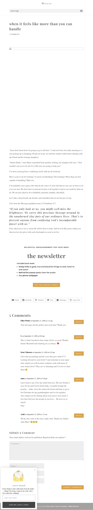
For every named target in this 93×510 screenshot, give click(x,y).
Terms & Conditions (61, 506)
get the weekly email (46, 285)
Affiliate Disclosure (73, 506)
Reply (79, 322)
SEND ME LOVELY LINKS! (19, 505)
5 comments (14, 34)
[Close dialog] (35, 470)
